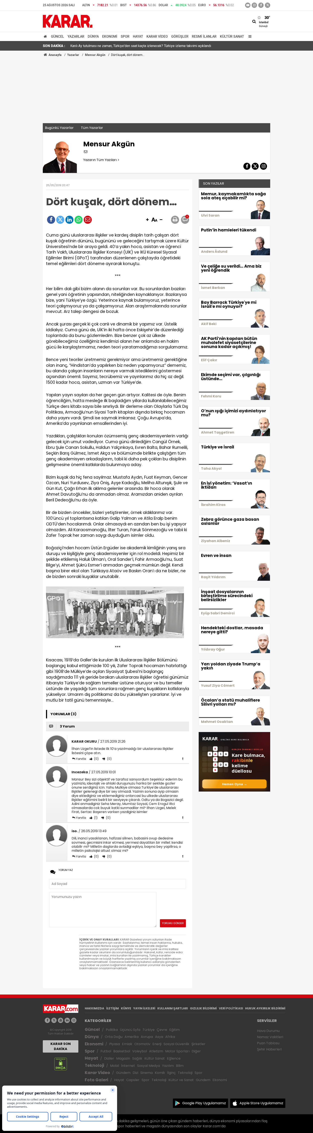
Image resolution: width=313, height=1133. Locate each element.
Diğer (196, 1051)
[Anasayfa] (46, 36)
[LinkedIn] (69, 220)
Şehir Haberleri (269, 1049)
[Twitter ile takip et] (267, 5)
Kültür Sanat (232, 36)
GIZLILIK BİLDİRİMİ (203, 1008)
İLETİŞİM (112, 1008)
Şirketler (198, 1044)
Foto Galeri (96, 1080)
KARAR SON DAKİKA (60, 1046)
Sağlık (137, 1058)
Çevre (162, 1029)
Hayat (138, 36)
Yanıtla (81, 759)
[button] (147, 220)
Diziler (109, 1058)
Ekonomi (109, 36)
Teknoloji (94, 1065)
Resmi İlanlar (204, 36)
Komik (160, 1072)
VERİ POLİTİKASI (231, 1008)
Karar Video (157, 36)
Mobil (114, 1065)
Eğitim (174, 1029)
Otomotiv (142, 1044)
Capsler (132, 1079)
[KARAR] (67, 21)
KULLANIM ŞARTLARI (172, 1008)
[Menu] (249, 36)
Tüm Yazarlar (92, 127)
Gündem (123, 1072)
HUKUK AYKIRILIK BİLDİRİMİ (265, 1008)
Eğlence (174, 1058)
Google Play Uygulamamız (204, 1103)
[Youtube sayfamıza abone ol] (60, 1020)
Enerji (156, 1044)
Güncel (57, 36)
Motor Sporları (177, 1051)
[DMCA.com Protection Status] (60, 1063)
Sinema (146, 1072)
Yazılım (168, 1065)
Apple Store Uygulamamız (261, 1103)
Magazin (123, 1058)
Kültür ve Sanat (181, 1079)
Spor (125, 36)
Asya (159, 1036)
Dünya (93, 36)
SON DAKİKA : (54, 46)
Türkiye (148, 1029)
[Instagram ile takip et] (73, 1020)
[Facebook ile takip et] (261, 5)
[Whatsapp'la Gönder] (79, 220)
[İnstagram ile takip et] (254, 5)
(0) (96, 759)
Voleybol (139, 1051)
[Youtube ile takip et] (247, 5)
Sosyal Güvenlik (176, 1044)
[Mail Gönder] (88, 220)
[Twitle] (60, 220)
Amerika (132, 1036)
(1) (95, 818)
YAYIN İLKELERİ (144, 1008)
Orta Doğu (113, 1036)
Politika (112, 1029)
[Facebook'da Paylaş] (51, 220)
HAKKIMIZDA (94, 1008)
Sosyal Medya (148, 1065)
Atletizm (156, 1051)
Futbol (106, 1051)
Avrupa (147, 1036)
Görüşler (179, 36)
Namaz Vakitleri (270, 1037)
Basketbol (121, 1051)
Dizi (135, 1072)
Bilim (180, 1065)
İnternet (128, 1065)
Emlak (127, 1044)
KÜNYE (126, 1008)
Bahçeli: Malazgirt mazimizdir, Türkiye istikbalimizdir (109, 46)
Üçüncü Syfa (130, 1029)
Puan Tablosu (268, 1043)
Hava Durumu (268, 1030)
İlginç (171, 1072)
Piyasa (114, 1044)
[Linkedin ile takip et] (67, 1020)
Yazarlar (75, 36)
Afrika (170, 1036)
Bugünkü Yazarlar (59, 127)
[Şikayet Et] (183, 758)
